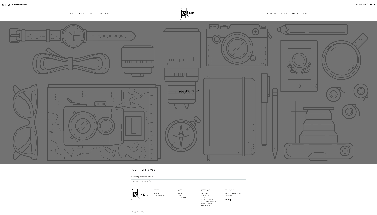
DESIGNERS (80, 14)
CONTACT (304, 14)
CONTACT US (205, 196)
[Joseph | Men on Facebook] (6, 5)
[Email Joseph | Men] (3, 5)
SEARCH (156, 194)
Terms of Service (206, 204)
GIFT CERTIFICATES (360, 4)
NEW (71, 14)
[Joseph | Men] (188, 14)
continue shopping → (148, 176)
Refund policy (206, 206)
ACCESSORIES (272, 14)
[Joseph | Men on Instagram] (9, 5)
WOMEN (295, 14)
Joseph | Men (139, 212)
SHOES (89, 14)
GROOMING (284, 14)
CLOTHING (99, 14)
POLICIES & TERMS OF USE (209, 202)
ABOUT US (204, 198)
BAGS (107, 14)
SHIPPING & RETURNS (207, 200)
